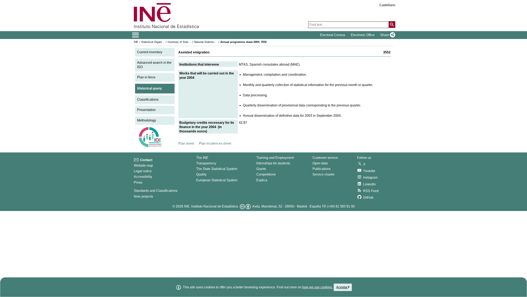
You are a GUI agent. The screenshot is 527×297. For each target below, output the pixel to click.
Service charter (323, 174)
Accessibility (143, 176)
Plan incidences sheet (215, 143)
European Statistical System (216, 180)
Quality (201, 174)
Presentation (146, 110)
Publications (321, 169)
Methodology (146, 120)
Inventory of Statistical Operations (188, 42)
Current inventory (149, 52)
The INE (202, 157)
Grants (261, 169)
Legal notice (143, 171)
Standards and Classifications (155, 190)
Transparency (206, 163)
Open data (320, 163)
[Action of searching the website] (392, 24)
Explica (261, 180)
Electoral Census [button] (332, 35)
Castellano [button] (387, 5)
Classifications (148, 99)
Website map (143, 165)
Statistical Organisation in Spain (160, 42)
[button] (387, 35)
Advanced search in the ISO (154, 65)
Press (138, 182)
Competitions (266, 174)
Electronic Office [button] (363, 35)
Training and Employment (275, 157)
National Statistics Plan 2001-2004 (214, 42)
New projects (143, 196)
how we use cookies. (317, 287)
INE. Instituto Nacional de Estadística (211, 206)
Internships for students (273, 163)
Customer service (325, 157)
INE (136, 42)
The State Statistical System (216, 169)
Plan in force (146, 77)
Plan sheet (186, 143)
